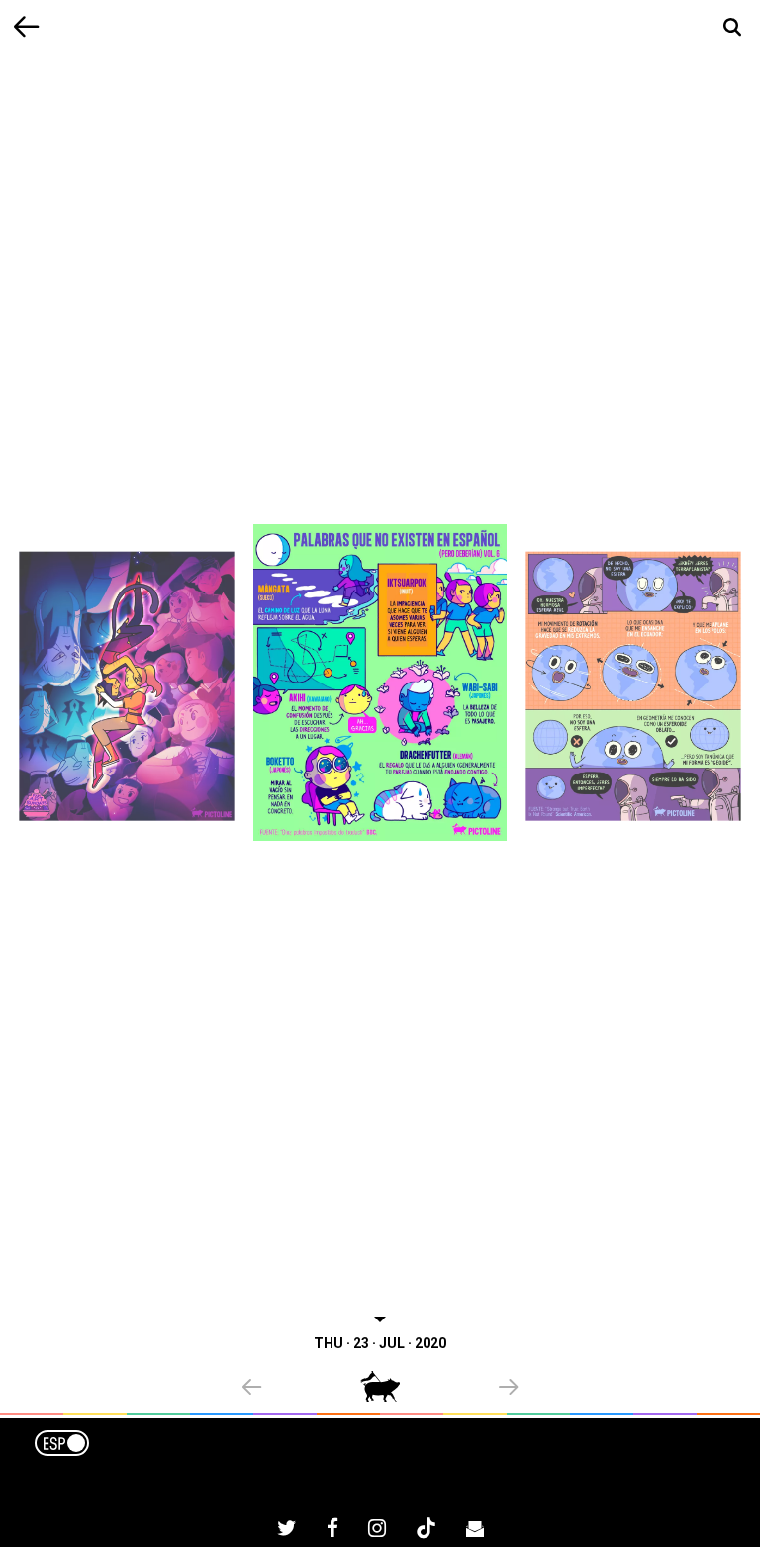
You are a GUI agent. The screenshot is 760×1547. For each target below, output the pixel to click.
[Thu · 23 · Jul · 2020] (380, 682)
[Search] (733, 27)
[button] (301, 1389)
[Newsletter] (475, 1531)
